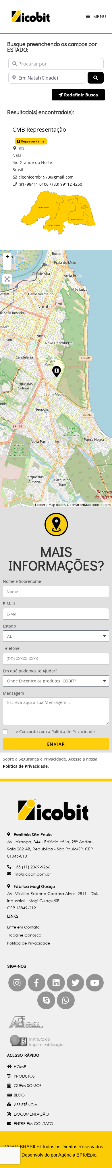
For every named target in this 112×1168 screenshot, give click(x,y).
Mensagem (13, 693)
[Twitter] (75, 983)
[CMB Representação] (56, 371)
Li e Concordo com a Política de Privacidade (53, 731)
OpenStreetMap (79, 504)
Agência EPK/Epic (77, 1155)
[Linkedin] (56, 983)
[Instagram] (17, 983)
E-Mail (9, 603)
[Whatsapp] (66, 1000)
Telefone (11, 648)
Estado (9, 626)
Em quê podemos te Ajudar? (30, 671)
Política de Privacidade (25, 766)
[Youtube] (95, 983)
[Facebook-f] (37, 983)
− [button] (7, 264)
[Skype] (46, 1000)
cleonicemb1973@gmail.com (46, 177)
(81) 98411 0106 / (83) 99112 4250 (50, 184)
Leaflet (40, 504)
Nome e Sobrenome (22, 581)
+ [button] (7, 256)
